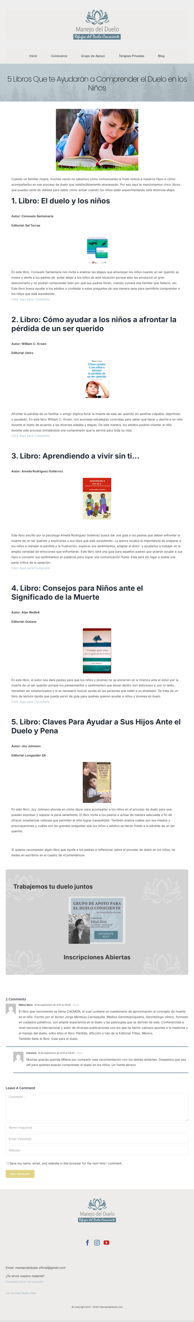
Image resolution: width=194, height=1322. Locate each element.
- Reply (75, 1004)
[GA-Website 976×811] (97, 898)
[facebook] (87, 1242)
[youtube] (106, 1242)
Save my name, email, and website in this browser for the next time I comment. (65, 1163)
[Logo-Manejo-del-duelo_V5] (97, 11)
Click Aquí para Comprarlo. (31, 299)
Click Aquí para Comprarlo (30, 436)
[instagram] (97, 1242)
